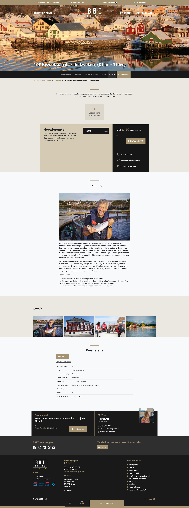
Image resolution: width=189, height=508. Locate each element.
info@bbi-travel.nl (43, 479)
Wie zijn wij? (133, 465)
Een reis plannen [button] (43, 13)
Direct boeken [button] (123, 74)
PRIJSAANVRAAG (136, 141)
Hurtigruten (46, 80)
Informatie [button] (125, 13)
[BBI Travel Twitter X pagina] (49, 448)
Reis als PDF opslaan (128, 166)
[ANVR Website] (35, 484)
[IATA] (41, 484)
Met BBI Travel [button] (144, 13)
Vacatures (132, 481)
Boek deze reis (78, 429)
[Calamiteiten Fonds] (53, 484)
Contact (68, 490)
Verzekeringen (134, 487)
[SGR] (47, 484)
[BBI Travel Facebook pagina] (35, 448)
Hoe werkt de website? (137, 490)
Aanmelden (102, 447)
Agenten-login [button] (79, 2)
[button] (65, 74)
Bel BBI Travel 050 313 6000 (48, 2)
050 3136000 (41, 476)
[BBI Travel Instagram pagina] (40, 448)
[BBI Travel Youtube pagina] (54, 448)
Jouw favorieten (110, 2)
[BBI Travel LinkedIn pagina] (45, 448)
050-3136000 (126, 155)
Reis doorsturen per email (130, 161)
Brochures (132, 484)
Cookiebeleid (133, 473)
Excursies (57, 80)
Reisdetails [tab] (62, 356)
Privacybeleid (133, 470)
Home (36, 80)
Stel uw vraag (140, 2)
